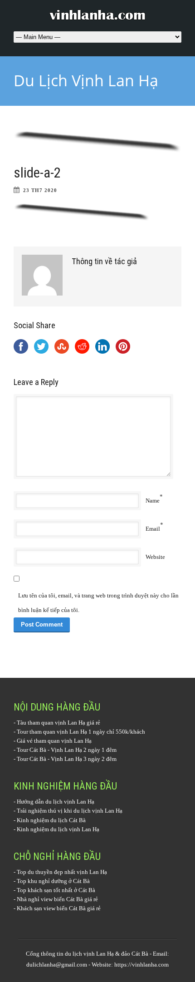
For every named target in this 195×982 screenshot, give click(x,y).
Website (155, 556)
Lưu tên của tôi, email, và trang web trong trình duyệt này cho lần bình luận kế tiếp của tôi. (98, 602)
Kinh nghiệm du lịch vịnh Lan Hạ (58, 829)
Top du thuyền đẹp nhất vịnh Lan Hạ (62, 872)
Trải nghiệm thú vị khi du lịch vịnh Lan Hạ (69, 810)
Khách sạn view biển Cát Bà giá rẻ (59, 908)
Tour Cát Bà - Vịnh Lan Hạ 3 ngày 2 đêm (67, 758)
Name (153, 500)
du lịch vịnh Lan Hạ (89, 953)
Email (153, 528)
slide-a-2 (37, 172)
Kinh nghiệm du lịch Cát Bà (51, 820)
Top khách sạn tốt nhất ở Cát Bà (56, 890)
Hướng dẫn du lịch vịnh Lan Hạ (55, 801)
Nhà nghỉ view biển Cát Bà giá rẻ (57, 899)
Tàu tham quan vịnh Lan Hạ (51, 722)
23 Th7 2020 (40, 190)
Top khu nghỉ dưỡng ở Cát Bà (53, 881)
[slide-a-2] (97, 142)
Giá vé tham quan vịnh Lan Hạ (54, 740)
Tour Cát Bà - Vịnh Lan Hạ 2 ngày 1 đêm (67, 749)
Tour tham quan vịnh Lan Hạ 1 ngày (61, 731)
